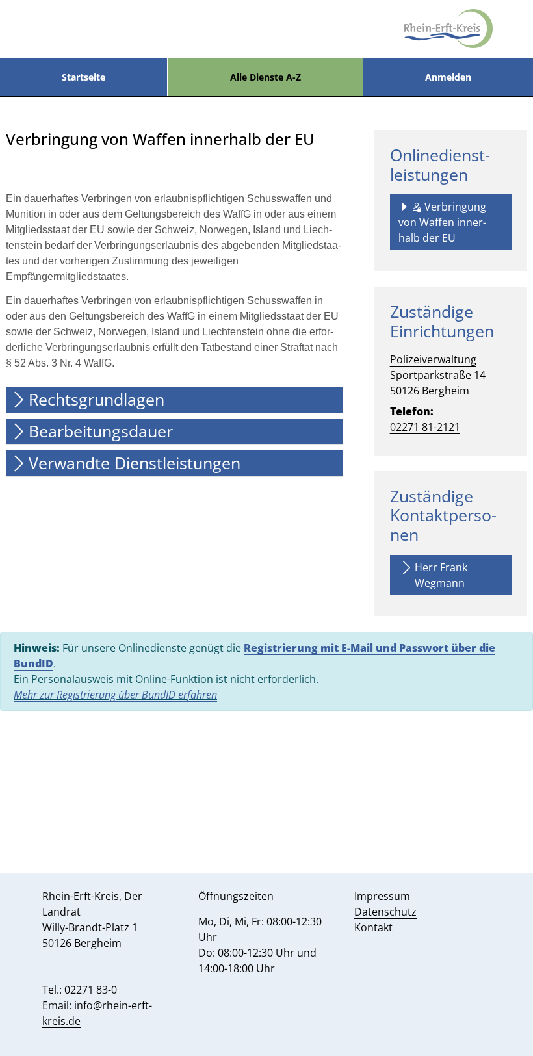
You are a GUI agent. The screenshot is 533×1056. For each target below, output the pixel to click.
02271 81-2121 (425, 427)
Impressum (382, 896)
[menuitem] (83, 77)
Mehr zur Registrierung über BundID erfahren (115, 695)
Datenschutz (385, 912)
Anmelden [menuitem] (448, 77)
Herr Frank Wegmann (441, 575)
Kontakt (373, 927)
